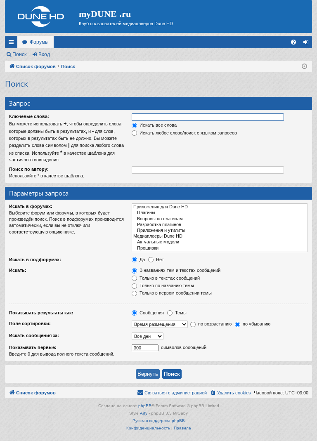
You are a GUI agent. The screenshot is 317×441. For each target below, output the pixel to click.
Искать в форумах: (30, 206)
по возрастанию (214, 323)
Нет (159, 259)
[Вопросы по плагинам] (219, 219)
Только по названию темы (166, 285)
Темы (180, 312)
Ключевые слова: (29, 116)
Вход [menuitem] (307, 43)
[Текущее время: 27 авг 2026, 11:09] (304, 66)
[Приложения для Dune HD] (219, 207)
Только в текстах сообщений (169, 278)
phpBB (144, 405)
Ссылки (12, 43)
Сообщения (151, 312)
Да (141, 259)
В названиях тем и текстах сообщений (179, 270)
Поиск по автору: (29, 169)
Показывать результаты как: (41, 312)
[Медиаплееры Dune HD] (219, 236)
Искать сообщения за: (34, 335)
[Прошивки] (219, 248)
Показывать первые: (33, 347)
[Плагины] (219, 213)
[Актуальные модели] (219, 242)
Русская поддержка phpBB (158, 420)
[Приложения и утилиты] (219, 230)
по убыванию (255, 323)
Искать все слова (157, 125)
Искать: (17, 270)
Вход (44, 54)
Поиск (19, 54)
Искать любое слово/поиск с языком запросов (187, 132)
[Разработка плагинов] (219, 225)
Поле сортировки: (30, 323)
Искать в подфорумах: (35, 259)
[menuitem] (293, 42)
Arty (143, 413)
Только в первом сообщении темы (175, 292)
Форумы (39, 42)
